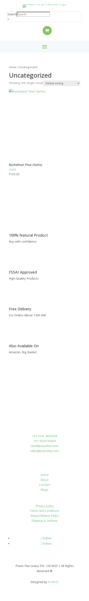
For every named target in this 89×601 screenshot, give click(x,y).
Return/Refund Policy (44, 516)
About (44, 480)
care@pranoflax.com (44, 446)
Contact (44, 485)
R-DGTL (53, 582)
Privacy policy (45, 506)
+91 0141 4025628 (44, 436)
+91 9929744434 (44, 441)
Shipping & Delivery (44, 521)
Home (12, 67)
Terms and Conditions (44, 511)
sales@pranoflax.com (44, 451)
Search (12, 14)
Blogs (44, 490)
